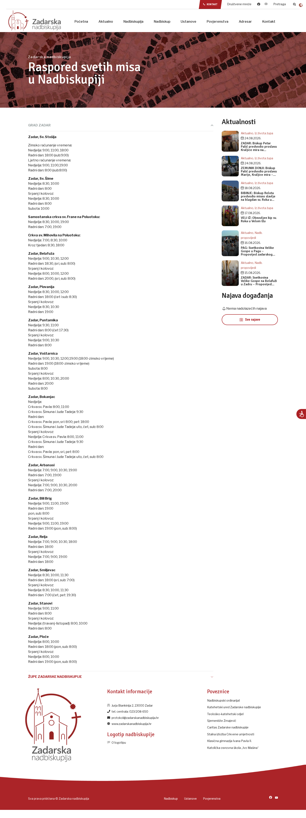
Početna (81, 22)
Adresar (245, 22)
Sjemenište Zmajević (221, 720)
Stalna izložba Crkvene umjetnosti (230, 734)
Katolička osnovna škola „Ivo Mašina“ (233, 747)
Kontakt (268, 22)
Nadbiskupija (133, 22)
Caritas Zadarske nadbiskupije (228, 727)
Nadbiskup (162, 22)
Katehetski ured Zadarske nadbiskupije (234, 707)
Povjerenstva (217, 22)
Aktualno (105, 22)
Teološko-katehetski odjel (225, 714)
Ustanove (188, 22)
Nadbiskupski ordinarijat (223, 700)
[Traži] (294, 4)
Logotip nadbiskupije (130, 734)
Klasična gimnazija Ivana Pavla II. (229, 741)
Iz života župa (264, 133)
